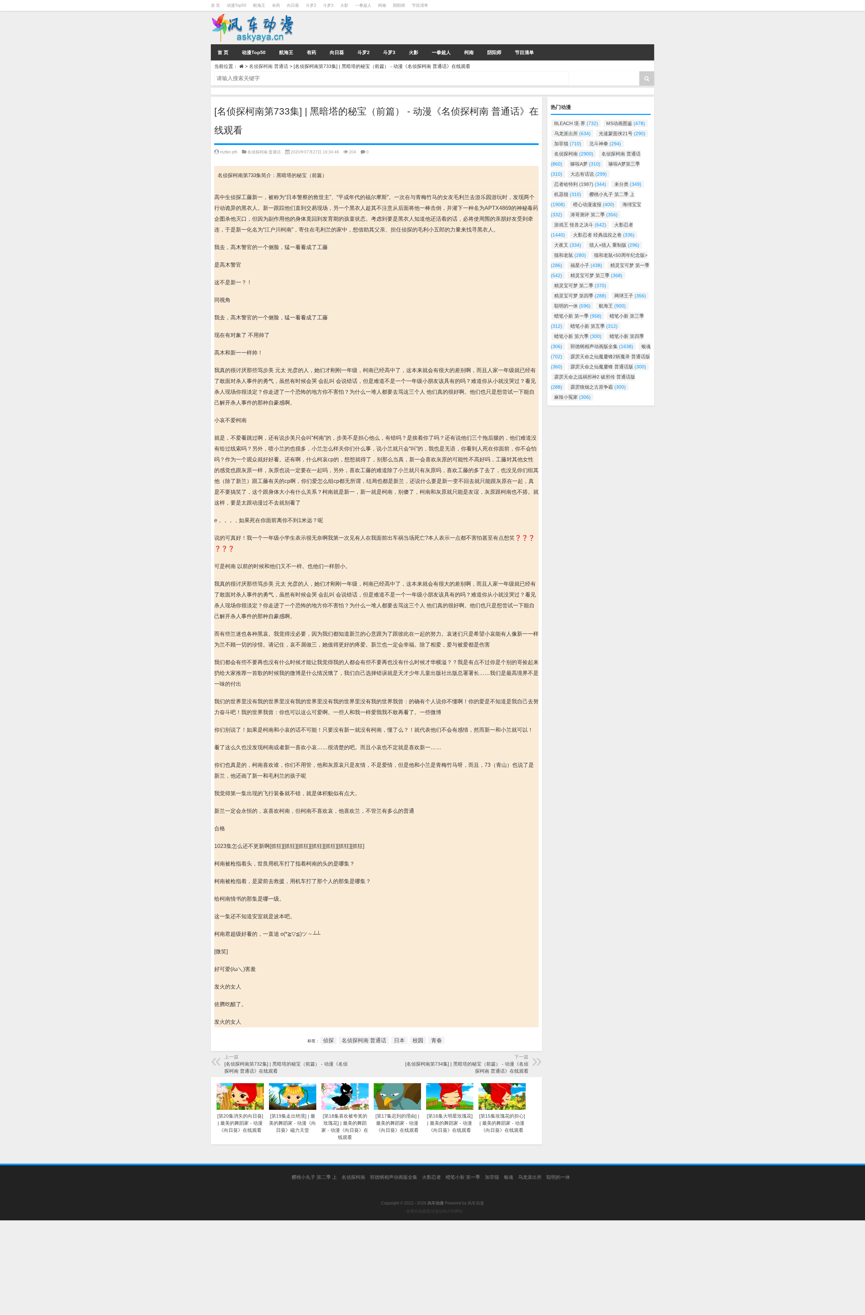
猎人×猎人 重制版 (614, 245)
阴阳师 (399, 5)
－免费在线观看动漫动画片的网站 (432, 1211)
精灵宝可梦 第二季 (580, 285)
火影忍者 (431, 1177)
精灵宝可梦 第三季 (596, 275)
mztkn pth (229, 152)
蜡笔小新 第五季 (594, 326)
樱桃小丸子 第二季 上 (314, 1177)
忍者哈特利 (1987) (580, 184)
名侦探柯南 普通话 (268, 66)
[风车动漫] (280, 27)
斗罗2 (311, 5)
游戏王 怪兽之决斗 (580, 224)
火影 (344, 5)
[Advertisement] (202, 1267)
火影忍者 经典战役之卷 (604, 235)
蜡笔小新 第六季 (577, 336)
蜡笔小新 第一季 (577, 316)
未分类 (627, 184)
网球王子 (630, 295)
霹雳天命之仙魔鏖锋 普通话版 (608, 366)
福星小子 (586, 265)
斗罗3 (328, 5)
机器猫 (567, 194)
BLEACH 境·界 (576, 123)
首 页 (215, 5)
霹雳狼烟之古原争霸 (598, 387)
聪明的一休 (572, 306)
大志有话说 (588, 174)
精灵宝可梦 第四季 (580, 295)
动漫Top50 (236, 5)
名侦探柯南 (573, 153)
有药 (276, 5)
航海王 (259, 5)
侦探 (328, 1040)
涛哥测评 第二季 (594, 214)
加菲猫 (567, 143)
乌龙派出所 (572, 133)
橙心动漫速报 (593, 204)
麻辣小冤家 (572, 397)
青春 (436, 1040)
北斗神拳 (605, 143)
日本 (399, 1040)
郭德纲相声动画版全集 (601, 346)
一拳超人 (363, 5)
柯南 (382, 5)
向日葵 (293, 5)
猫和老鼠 (570, 255)
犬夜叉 (567, 245)
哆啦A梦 (585, 164)
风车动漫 (476, 1203)
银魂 (508, 1177)
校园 (418, 1040)
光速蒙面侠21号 (622, 133)
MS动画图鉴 (625, 123)
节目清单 (420, 5)
